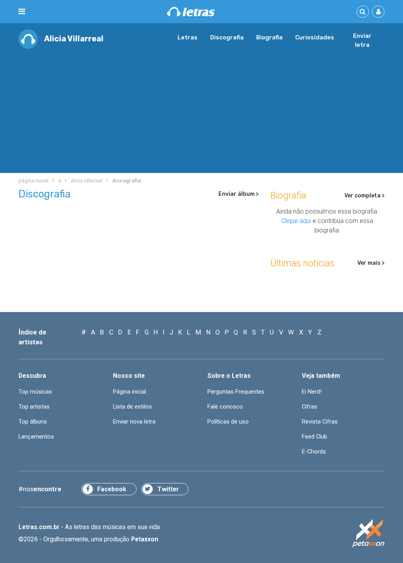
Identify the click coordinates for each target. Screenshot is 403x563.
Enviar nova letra (134, 421)
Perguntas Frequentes (235, 391)
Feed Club (314, 436)
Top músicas (35, 391)
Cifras (309, 406)
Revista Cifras (320, 421)
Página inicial (129, 391)
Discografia (227, 37)
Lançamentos (36, 436)
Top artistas (34, 406)
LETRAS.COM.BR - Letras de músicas (191, 12)
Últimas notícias (302, 263)
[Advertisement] (201, 108)
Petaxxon (144, 539)
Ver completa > (364, 195)
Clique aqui (296, 221)
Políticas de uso (228, 421)
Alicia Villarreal (74, 38)
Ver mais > (371, 263)
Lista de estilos (132, 406)
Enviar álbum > (238, 194)
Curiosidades (314, 37)
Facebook (111, 489)
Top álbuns (32, 421)
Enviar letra (362, 40)
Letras (187, 37)
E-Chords (314, 451)
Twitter (168, 489)
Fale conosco (225, 406)
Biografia (269, 37)
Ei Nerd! (312, 391)
